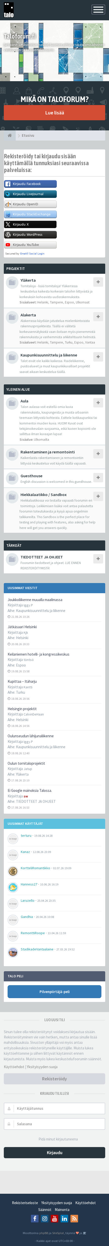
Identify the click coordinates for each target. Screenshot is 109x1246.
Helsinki (22, 637)
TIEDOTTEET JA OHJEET (36, 801)
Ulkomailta (41, 439)
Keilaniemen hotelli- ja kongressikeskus (38, 654)
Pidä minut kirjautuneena (58, 1139)
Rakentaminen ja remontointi (48, 451)
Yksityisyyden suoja (42, 1066)
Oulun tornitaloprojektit (26, 763)
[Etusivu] (10, 135)
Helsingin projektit (22, 708)
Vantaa (90, 342)
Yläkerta (22, 774)
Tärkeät (14, 545)
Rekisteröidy (54, 1079)
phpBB (43, 1233)
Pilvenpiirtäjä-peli (55, 991)
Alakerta (28, 314)
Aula (24, 400)
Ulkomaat (82, 302)
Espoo (21, 665)
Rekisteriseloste (25, 1202)
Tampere (56, 302)
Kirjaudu (54, 1152)
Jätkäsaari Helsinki (22, 626)
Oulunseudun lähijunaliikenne (31, 735)
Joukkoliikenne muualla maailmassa (35, 599)
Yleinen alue (18, 389)
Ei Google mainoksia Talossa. (30, 790)
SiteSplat (58, 1233)
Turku (20, 692)
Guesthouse (32, 475)
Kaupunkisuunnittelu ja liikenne (40, 610)
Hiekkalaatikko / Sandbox (44, 494)
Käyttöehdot (14, 1066)
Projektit (15, 268)
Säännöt (44, 1209)
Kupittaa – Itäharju (22, 681)
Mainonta (62, 1209)
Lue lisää (54, 112)
